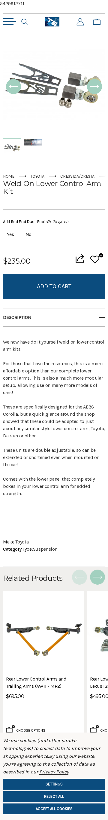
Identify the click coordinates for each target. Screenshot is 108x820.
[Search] (24, 22)
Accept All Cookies (54, 808)
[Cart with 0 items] (96, 22)
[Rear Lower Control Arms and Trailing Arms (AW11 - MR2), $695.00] (43, 631)
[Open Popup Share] (79, 258)
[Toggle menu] (9, 21)
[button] (13, 86)
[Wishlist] (96, 258)
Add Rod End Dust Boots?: (36, 221)
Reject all (54, 796)
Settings (54, 784)
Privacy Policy (53, 772)
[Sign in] (80, 22)
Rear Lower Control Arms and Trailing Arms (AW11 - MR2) (36, 682)
